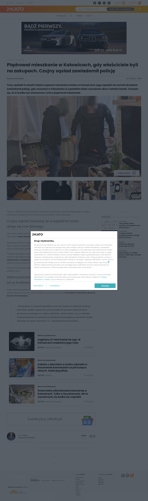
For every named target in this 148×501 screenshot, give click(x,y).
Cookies (47, 279)
